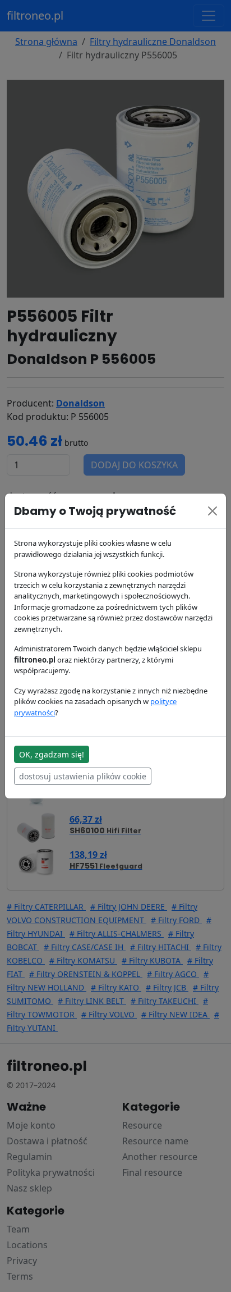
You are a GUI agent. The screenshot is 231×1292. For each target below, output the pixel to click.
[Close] (212, 511)
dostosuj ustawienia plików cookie (82, 776)
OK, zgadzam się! (51, 754)
